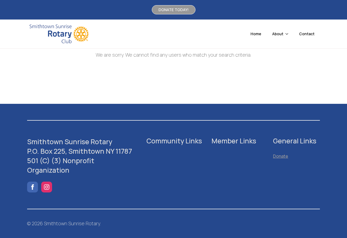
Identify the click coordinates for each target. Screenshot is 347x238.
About (277, 33)
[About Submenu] (288, 34)
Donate (280, 156)
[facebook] (32, 187)
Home (255, 33)
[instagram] (46, 187)
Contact (306, 33)
